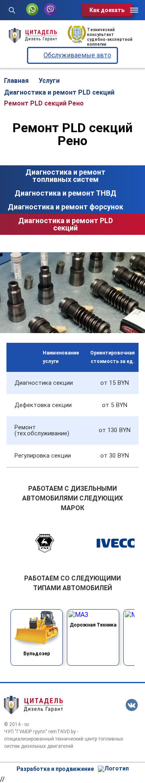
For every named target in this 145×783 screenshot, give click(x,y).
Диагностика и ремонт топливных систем (65, 176)
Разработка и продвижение (55, 769)
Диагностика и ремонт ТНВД (65, 193)
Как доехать (106, 10)
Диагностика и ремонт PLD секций (65, 224)
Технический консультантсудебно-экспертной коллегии (110, 36)
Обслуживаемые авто (77, 55)
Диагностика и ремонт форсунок (65, 207)
